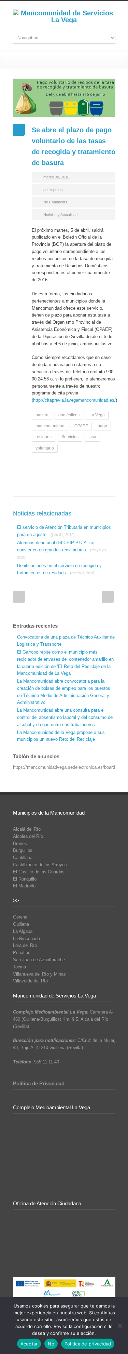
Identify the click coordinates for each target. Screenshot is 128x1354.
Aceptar (29, 1343)
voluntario (44, 448)
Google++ (30, 486)
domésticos (69, 415)
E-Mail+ (44, 486)
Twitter (44, 472)
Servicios (70, 436)
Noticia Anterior (19, 597)
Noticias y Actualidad (60, 215)
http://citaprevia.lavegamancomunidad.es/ (74, 400)
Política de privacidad (88, 1343)
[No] (119, 1325)
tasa (92, 436)
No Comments (55, 202)
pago (102, 426)
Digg (84, 472)
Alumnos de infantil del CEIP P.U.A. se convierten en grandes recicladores (62, 549)
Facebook (30, 472)
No (51, 1343)
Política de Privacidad (39, 1083)
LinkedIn (57, 472)
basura (41, 415)
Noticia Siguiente (108, 597)
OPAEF (81, 426)
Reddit (71, 472)
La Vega (97, 415)
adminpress (53, 190)
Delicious (98, 472)
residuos (43, 436)
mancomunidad (50, 426)
